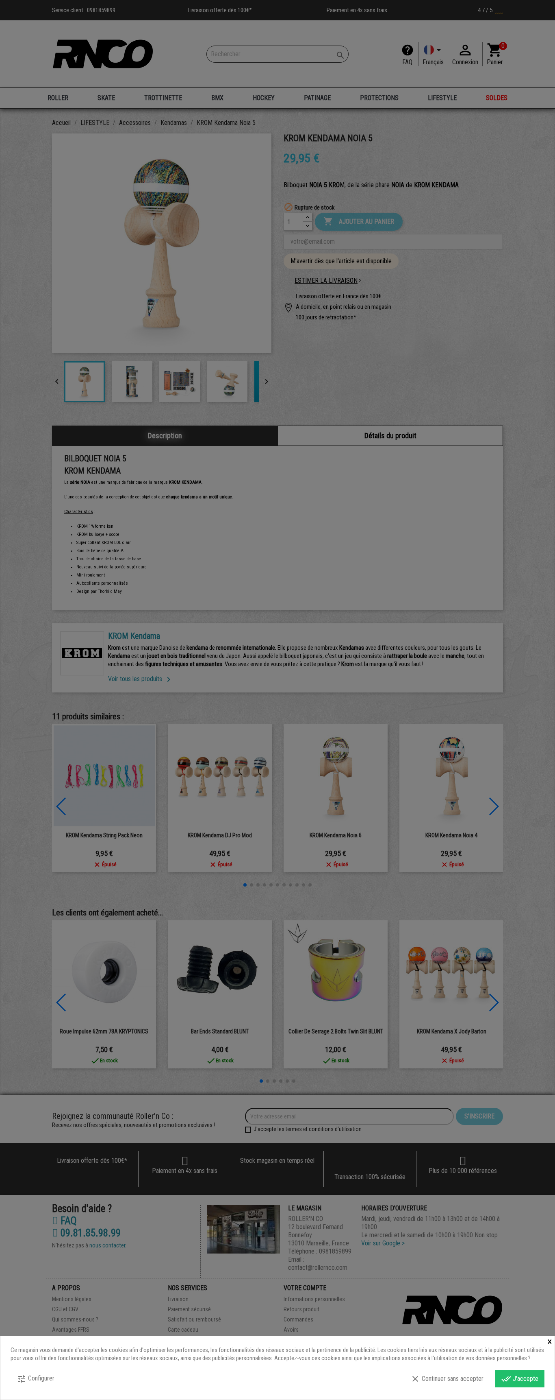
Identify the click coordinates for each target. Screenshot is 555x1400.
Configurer (35, 1379)
